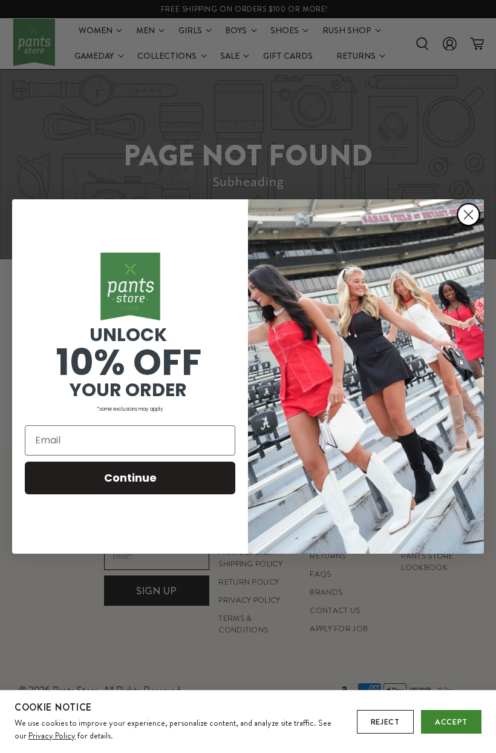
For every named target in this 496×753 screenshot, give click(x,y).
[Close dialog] (468, 214)
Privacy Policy (52, 735)
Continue (130, 477)
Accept (451, 722)
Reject (385, 722)
